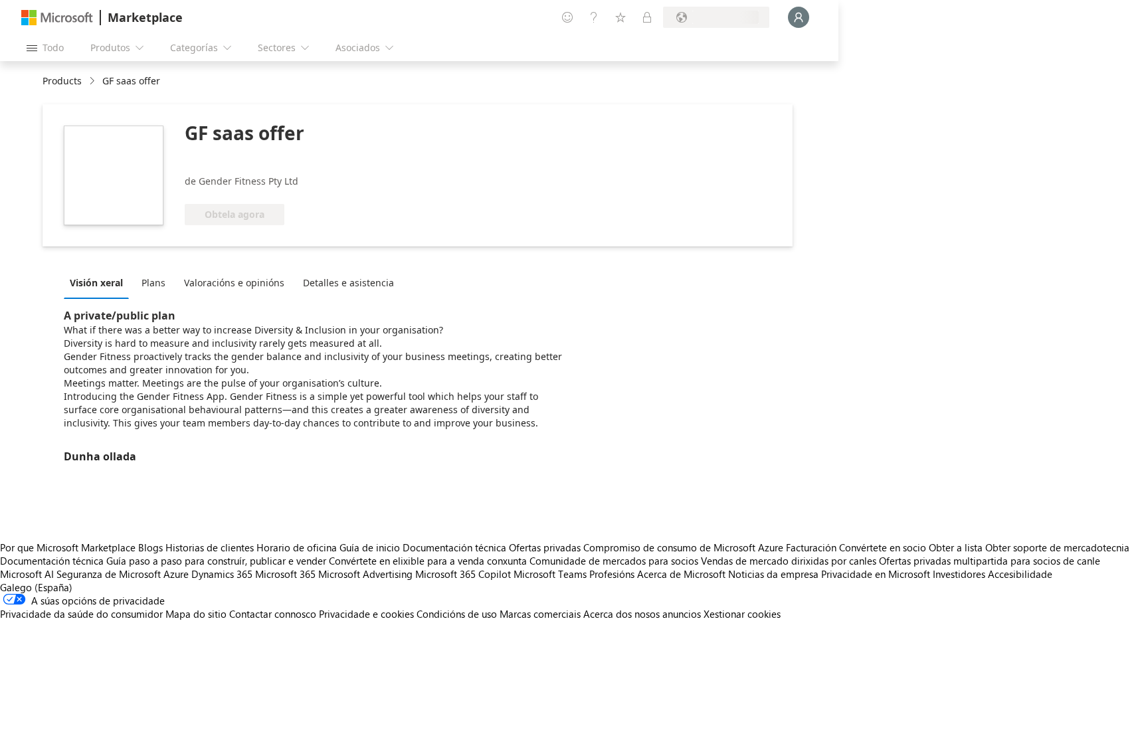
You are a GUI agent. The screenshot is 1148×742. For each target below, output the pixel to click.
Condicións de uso (457, 613)
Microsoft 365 (285, 574)
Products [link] (62, 80)
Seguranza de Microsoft (108, 574)
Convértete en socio (882, 547)
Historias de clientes (209, 547)
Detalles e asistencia (348, 282)
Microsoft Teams (550, 574)
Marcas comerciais (540, 613)
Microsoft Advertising (365, 574)
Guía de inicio (369, 547)
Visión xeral (96, 282)
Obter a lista (956, 547)
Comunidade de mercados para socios (613, 560)
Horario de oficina (296, 547)
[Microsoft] (57, 17)
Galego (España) (36, 587)
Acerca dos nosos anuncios (642, 613)
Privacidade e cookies (366, 613)
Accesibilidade (1020, 574)
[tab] (100, 282)
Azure (176, 574)
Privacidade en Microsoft (875, 574)
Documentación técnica (454, 547)
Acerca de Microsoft (681, 574)
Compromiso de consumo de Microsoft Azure (684, 547)
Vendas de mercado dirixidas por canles (788, 560)
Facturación (811, 547)
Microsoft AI (27, 574)
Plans (153, 282)
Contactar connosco (272, 613)
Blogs (150, 547)
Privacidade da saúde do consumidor (81, 613)
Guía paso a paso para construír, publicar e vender (216, 560)
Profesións (611, 574)
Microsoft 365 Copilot (463, 574)
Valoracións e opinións (234, 282)
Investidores (959, 574)
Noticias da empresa (773, 574)
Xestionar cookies (742, 613)
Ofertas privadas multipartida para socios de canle (989, 560)
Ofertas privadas (545, 547)
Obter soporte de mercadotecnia (1057, 547)
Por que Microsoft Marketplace (68, 547)
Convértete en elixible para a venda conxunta (428, 560)
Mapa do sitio (196, 613)
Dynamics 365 (221, 574)
